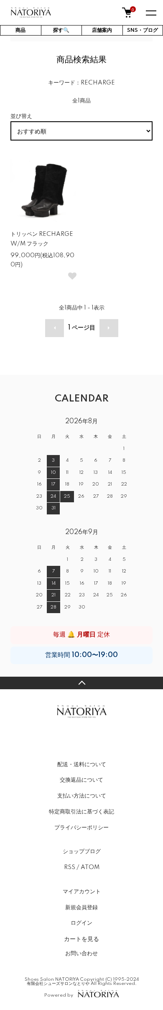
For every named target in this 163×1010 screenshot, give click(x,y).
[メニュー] (150, 12)
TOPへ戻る (81, 683)
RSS (69, 867)
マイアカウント (82, 892)
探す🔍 (61, 30)
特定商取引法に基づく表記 (81, 812)
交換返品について (81, 780)
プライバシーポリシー (81, 828)
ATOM (90, 867)
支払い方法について (81, 796)
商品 (20, 30)
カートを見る (81, 938)
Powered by (58, 995)
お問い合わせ (81, 953)
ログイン (81, 923)
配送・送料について (81, 764)
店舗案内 (102, 30)
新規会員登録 (81, 907)
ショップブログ (82, 851)
